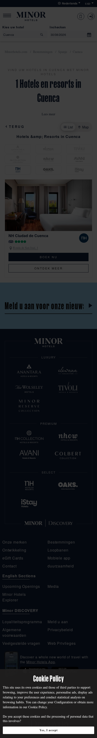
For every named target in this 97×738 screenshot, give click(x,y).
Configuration (63, 702)
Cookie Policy (37, 707)
